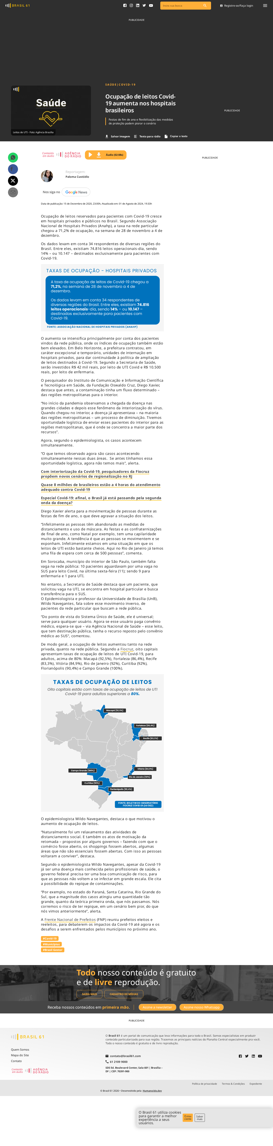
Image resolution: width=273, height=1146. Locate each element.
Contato (16, 1061)
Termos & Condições (233, 1084)
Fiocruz (127, 649)
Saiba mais (89, 994)
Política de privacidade (204, 1084)
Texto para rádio (149, 136)
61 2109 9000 (119, 1061)
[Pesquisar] (205, 5)
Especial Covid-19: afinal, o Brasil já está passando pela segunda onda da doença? (101, 500)
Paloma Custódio (77, 177)
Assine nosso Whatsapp (202, 1007)
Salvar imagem (120, 136)
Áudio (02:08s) (114, 155)
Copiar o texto (178, 136)
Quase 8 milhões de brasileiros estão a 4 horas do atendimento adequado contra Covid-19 (100, 487)
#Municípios (51, 944)
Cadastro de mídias (124, 994)
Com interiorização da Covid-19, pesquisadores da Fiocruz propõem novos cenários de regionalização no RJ (95, 474)
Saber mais (199, 1118)
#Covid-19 (50, 938)
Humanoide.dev (152, 1090)
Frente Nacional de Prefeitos (70, 919)
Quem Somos (20, 1049)
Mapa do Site (20, 1055)
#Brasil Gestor (52, 950)
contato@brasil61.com (125, 1056)
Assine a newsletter (157, 1007)
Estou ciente (187, 1117)
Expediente (256, 1084)
